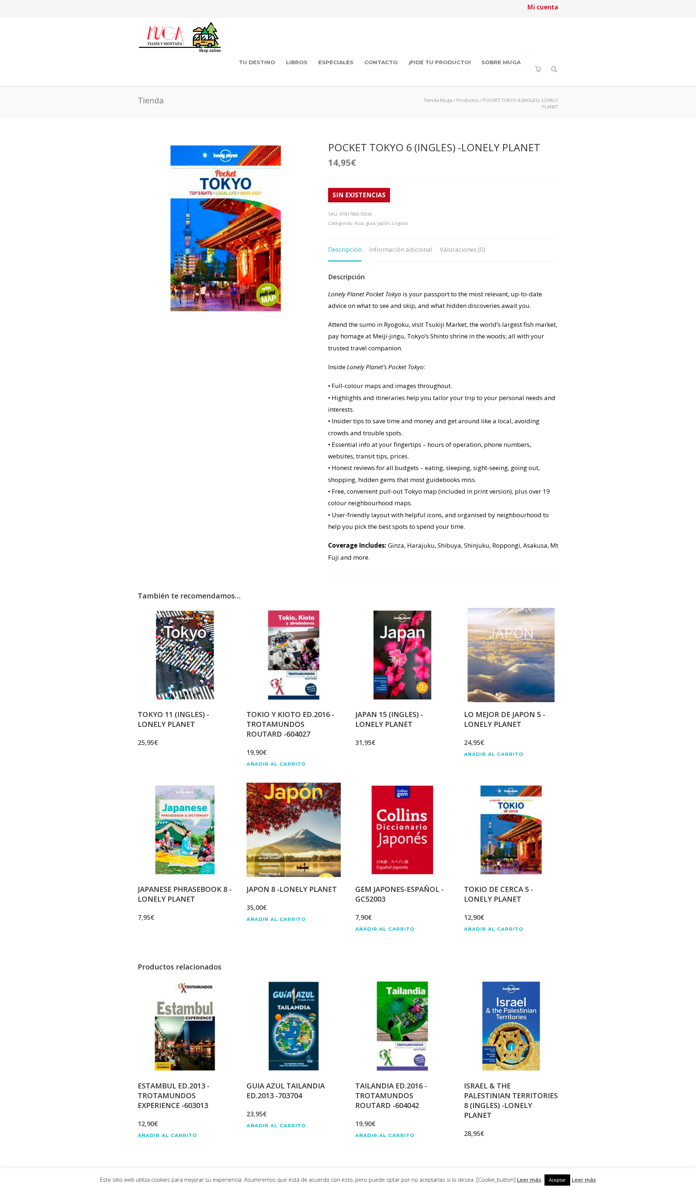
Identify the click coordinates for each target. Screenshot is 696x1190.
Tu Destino (257, 62)
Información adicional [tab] (400, 249)
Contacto (381, 62)
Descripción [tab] (345, 249)
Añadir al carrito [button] (276, 764)
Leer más (529, 1179)
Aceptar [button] (557, 1180)
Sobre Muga (501, 62)
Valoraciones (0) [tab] (462, 249)
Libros (296, 62)
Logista (400, 223)
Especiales (335, 62)
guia (370, 223)
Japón (383, 223)
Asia (359, 223)
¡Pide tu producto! (440, 62)
